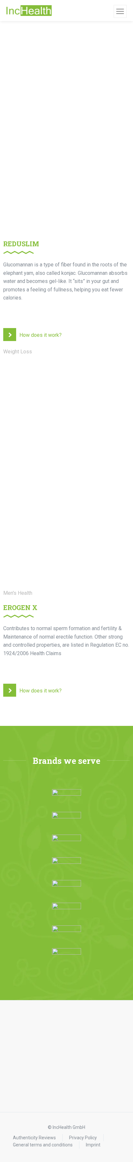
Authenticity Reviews (34, 1137)
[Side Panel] (120, 11)
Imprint (93, 1144)
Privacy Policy (83, 1137)
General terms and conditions (43, 1144)
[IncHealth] (29, 10)
